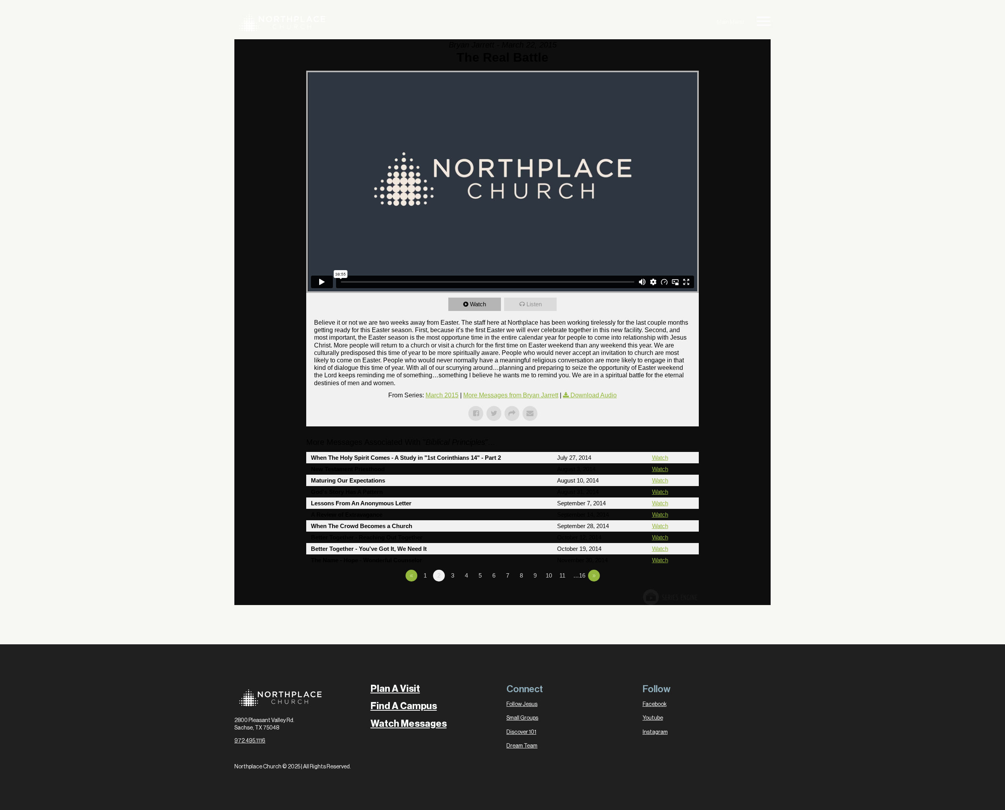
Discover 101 (521, 732)
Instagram (655, 732)
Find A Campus (404, 706)
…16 (579, 575)
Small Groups (522, 718)
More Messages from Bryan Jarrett (510, 395)
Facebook (655, 704)
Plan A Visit (395, 688)
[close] (763, 22)
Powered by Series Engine (670, 597)
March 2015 (442, 395)
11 (562, 575)
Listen (534, 304)
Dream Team (521, 746)
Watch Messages (409, 723)
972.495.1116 (249, 741)
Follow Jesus (521, 704)
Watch (478, 304)
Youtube (653, 718)
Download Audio (593, 395)
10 (549, 575)
